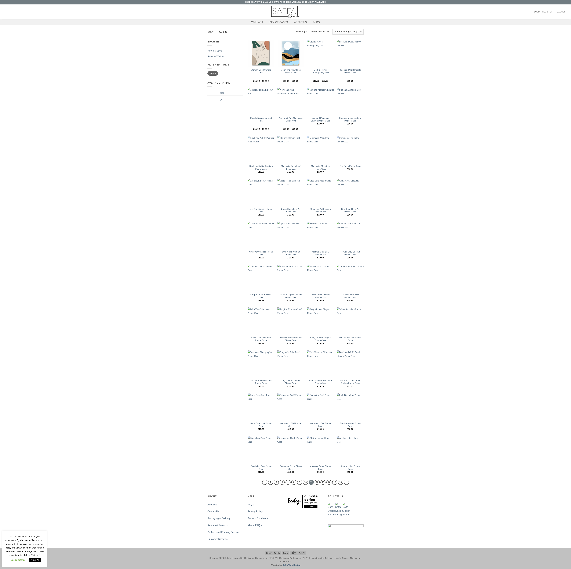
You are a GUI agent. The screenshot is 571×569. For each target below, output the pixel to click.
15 (335, 482)
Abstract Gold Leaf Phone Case (320, 253)
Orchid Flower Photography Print (320, 71)
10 (305, 482)
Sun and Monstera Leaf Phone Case (350, 119)
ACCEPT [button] (35, 560)
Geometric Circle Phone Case (291, 467)
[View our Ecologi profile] (302, 501)
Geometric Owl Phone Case (320, 424)
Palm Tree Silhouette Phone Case (261, 339)
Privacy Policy (255, 511)
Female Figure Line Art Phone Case (291, 296)
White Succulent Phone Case (350, 339)
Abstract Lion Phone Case (350, 467)
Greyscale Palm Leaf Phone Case (291, 381)
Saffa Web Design (292, 565)
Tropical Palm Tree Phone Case (350, 296)
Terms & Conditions (258, 518)
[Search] (3, 12)
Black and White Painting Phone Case (261, 167)
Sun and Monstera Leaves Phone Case (320, 119)
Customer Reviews (217, 539)
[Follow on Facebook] (556, 2)
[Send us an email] (562, 2)
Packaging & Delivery (218, 518)
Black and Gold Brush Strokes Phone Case (350, 381)
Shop (210, 31)
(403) (215, 93)
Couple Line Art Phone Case (261, 296)
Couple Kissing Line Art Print (261, 119)
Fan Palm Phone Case (350, 166)
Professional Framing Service (223, 532)
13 (323, 482)
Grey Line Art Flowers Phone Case (320, 210)
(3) (214, 100)
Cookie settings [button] (18, 560)
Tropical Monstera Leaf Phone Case (291, 339)
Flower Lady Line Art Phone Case (350, 253)
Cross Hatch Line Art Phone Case (290, 210)
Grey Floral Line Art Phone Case (350, 210)
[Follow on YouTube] (567, 2)
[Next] (346, 482)
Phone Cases (214, 50)
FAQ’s (251, 504)
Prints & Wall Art (215, 56)
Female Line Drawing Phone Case (320, 296)
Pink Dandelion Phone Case (350, 424)
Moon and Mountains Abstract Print (291, 71)
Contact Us (213, 511)
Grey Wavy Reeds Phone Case (261, 253)
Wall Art (257, 22)
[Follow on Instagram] (559, 2)
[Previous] (264, 482)
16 (340, 482)
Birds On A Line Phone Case (261, 424)
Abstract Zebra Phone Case (320, 467)
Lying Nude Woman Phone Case (290, 253)
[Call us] (564, 2)
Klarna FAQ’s (255, 525)
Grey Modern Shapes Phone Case (320, 339)
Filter (213, 73)
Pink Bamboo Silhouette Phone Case (320, 381)
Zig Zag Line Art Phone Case (261, 210)
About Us (300, 22)
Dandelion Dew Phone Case (261, 467)
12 (317, 482)
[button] (543, 12)
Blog (316, 22)
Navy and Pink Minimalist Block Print (290, 119)
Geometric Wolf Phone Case (290, 424)
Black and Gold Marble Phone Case (350, 71)
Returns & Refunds (217, 525)
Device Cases (278, 22)
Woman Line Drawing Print (261, 71)
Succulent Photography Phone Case (261, 381)
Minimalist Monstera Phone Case (320, 167)
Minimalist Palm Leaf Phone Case (291, 167)
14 (329, 482)
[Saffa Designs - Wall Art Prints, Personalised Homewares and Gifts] (285, 11)
